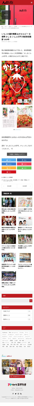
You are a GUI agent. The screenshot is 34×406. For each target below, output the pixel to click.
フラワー (4, 338)
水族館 (3, 344)
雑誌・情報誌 (24, 180)
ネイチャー (4, 336)
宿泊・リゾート (5, 342)
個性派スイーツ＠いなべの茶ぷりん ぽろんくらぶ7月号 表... (25, 229)
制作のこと (16, 319)
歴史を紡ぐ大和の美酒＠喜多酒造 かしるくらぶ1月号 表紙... (9, 210)
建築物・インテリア (21, 342)
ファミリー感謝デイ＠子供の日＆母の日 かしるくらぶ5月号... (25, 210)
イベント (4, 334)
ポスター (15, 338)
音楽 (25, 346)
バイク (10, 336)
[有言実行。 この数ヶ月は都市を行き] (13, 363)
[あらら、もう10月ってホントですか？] (28, 371)
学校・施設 (21, 340)
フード (19, 180)
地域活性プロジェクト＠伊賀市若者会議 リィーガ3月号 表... (9, 266)
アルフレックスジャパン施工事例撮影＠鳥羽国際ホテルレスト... (25, 266)
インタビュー (11, 334)
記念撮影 (30, 344)
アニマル (22, 332)
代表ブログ (16, 311)
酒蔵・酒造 (12, 346)
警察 (3, 346)
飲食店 (28, 346)
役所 (29, 342)
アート (26, 332)
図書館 (11, 340)
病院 (8, 344)
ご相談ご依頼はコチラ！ (17, 154)
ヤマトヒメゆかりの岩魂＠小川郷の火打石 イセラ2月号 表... (9, 247)
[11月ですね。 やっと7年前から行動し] (21, 371)
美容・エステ (23, 344)
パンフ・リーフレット (18, 336)
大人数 (16, 340)
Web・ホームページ (13, 332)
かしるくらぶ (18, 129)
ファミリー (27, 336)
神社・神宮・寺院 (14, 344)
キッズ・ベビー (19, 334)
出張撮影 (15, 41)
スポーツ (26, 334)
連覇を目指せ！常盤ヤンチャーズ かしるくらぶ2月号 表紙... (9, 284)
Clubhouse (4, 332)
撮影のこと (10, 41)
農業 (16, 180)
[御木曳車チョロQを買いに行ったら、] (5, 363)
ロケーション (6, 180)
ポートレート (10, 181)
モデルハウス (29, 338)
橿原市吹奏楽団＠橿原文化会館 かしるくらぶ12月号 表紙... (9, 229)
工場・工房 (12, 180)
